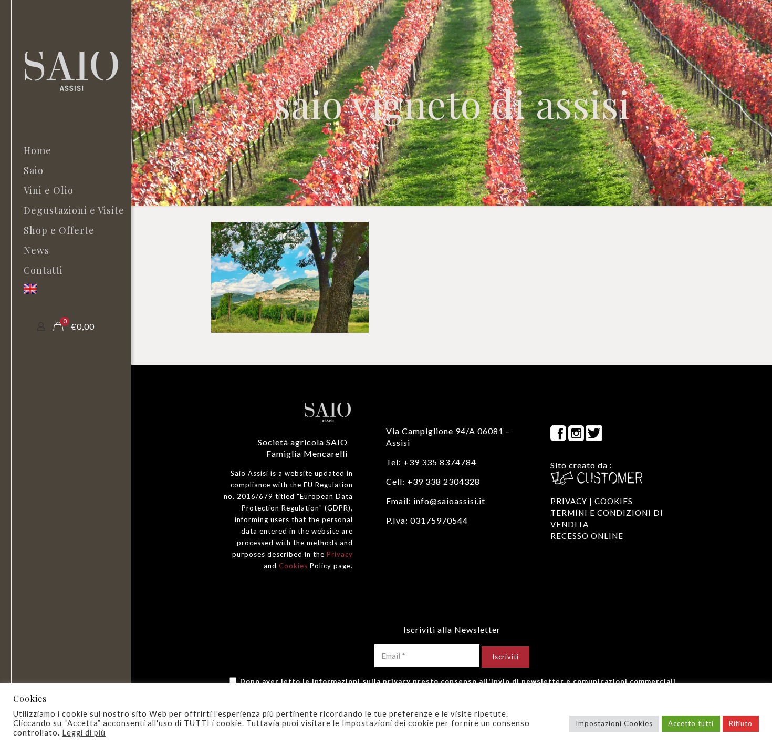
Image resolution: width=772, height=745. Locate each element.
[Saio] (76, 70)
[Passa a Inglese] (65, 290)
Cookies (293, 566)
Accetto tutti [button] (691, 723)
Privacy (340, 554)
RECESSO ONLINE (586, 535)
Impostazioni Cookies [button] (614, 723)
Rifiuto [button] (741, 723)
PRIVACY (568, 501)
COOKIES (613, 501)
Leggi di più (84, 732)
